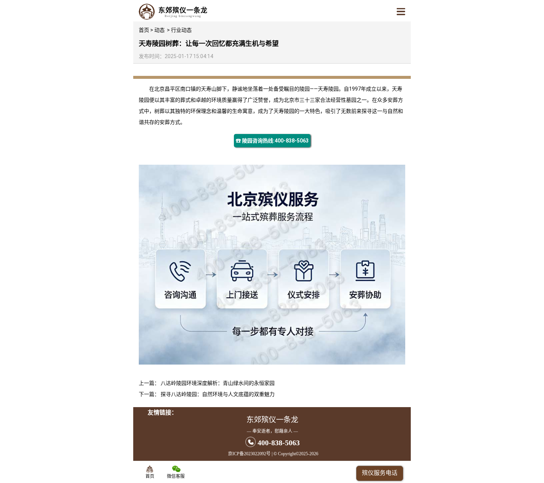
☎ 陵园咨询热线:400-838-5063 (272, 141)
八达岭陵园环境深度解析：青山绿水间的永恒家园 (218, 383)
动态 (159, 30)
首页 (144, 30)
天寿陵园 (328, 89)
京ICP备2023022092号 (249, 453)
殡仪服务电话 (379, 472)
